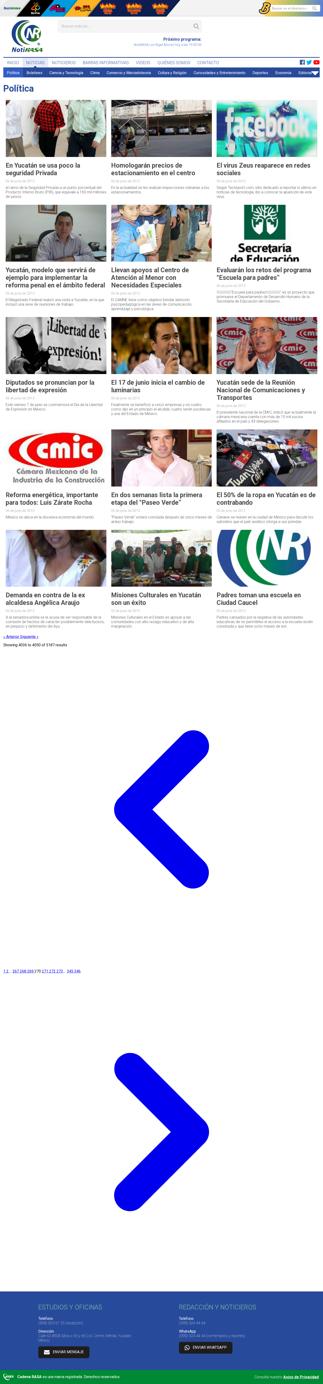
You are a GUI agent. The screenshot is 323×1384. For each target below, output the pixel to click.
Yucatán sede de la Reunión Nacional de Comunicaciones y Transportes (261, 390)
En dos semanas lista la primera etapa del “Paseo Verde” (156, 498)
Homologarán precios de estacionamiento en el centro (153, 169)
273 (60, 971)
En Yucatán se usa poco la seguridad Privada (43, 169)
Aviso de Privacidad (301, 1377)
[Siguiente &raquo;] (161, 1289)
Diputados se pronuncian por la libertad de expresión (50, 386)
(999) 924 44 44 (192, 1323)
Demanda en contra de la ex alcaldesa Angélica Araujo (45, 599)
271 (45, 971)
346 (77, 971)
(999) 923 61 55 (51, 1323)
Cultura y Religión (172, 73)
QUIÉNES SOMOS (173, 62)
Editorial (305, 73)
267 (16, 971)
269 (31, 971)
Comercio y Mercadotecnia (129, 73)
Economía (283, 73)
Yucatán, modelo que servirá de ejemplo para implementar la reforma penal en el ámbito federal (55, 277)
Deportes (260, 73)
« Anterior (11, 636)
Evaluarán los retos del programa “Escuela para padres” (264, 273)
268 (23, 971)
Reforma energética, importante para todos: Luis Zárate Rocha (52, 498)
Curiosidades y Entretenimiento (219, 73)
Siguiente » (29, 636)
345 (70, 971)
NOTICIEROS (64, 62)
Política (13, 73)
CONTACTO (208, 62)
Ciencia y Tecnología (66, 73)
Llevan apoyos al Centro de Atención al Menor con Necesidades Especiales (150, 277)
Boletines (34, 73)
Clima (95, 73)
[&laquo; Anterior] (161, 966)
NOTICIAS (35, 62)
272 (53, 971)
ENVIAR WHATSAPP (210, 1347)
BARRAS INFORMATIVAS (106, 62)
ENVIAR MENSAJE (68, 1352)
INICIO (13, 62)
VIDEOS (143, 62)
